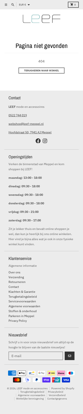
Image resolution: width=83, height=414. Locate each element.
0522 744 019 (18, 115)
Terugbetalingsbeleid (32, 391)
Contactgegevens (57, 398)
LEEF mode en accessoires (32, 388)
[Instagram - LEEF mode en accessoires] (44, 140)
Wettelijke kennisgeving (30, 398)
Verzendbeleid (57, 395)
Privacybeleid (55, 391)
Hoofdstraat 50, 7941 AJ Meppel (30, 132)
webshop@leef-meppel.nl (26, 124)
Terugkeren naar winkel (41, 70)
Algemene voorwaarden (31, 395)
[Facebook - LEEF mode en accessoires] (38, 140)
